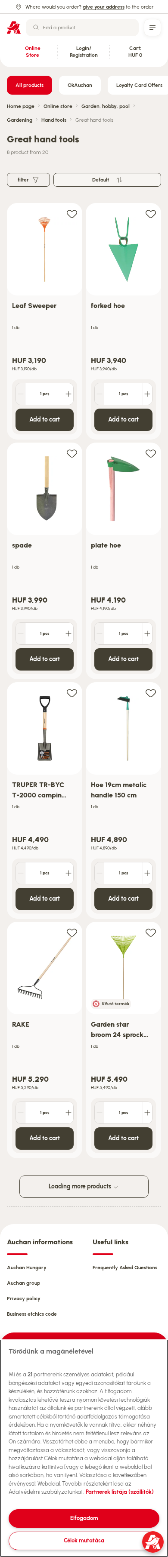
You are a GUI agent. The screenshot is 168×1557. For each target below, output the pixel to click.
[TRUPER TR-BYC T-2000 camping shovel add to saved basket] (72, 692)
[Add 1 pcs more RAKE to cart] (68, 1112)
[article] (44, 321)
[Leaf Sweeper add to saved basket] (72, 213)
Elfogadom (84, 1518)
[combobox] (82, 27)
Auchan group (23, 1283)
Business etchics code (32, 1314)
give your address (103, 7)
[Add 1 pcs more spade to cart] (68, 633)
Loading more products (80, 1186)
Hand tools (53, 120)
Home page (20, 106)
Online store (58, 106)
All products (30, 85)
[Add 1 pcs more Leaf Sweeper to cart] (68, 394)
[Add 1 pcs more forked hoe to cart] (147, 394)
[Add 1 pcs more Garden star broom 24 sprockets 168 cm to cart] (147, 1112)
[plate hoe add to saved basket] (151, 453)
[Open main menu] (152, 27)
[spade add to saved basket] (72, 453)
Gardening (19, 120)
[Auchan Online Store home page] (14, 27)
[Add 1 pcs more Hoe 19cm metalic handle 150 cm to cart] (147, 873)
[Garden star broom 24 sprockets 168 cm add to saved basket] (151, 932)
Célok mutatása (84, 1540)
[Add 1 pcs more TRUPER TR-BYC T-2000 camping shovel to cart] (68, 873)
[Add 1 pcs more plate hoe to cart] (147, 633)
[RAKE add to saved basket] (72, 932)
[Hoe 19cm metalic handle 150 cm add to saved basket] (151, 692)
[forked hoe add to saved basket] (151, 213)
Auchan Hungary (27, 1268)
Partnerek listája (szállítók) (120, 1492)
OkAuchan (80, 85)
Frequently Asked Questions (125, 1268)
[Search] (36, 27)
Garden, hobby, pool (105, 106)
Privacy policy (23, 1298)
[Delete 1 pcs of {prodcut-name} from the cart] (20, 394)
